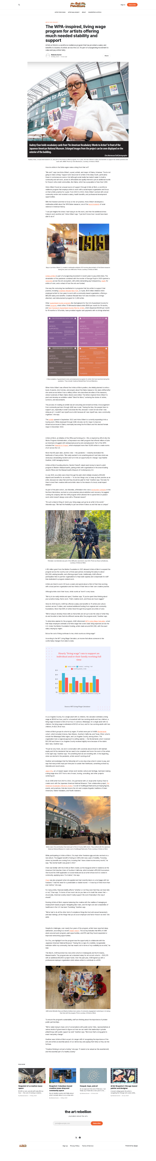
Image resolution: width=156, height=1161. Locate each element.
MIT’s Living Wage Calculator (95, 621)
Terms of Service (87, 1146)
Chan (47, 880)
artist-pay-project (52, 22)
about (84, 12)
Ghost (136, 1146)
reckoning (49, 281)
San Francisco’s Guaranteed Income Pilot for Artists (66, 308)
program (53, 305)
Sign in (123, 5)
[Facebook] (80, 1137)
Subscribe (132, 5)
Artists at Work (51, 276)
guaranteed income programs (60, 303)
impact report (74, 931)
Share (107, 56)
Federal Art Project (61, 445)
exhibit (51, 419)
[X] (76, 1137)
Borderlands (102, 731)
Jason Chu (49, 771)
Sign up (65, 1146)
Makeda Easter (56, 55)
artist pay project (73, 12)
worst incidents (94, 204)
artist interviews (60, 12)
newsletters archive (94, 12)
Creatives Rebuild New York (68, 291)
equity (103, 281)
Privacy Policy (74, 1146)
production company (99, 490)
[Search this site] (19, 4)
